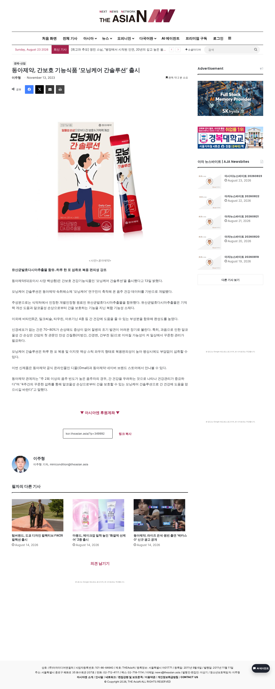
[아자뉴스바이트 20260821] (209, 221)
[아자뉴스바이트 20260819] (209, 262)
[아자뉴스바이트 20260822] (209, 201)
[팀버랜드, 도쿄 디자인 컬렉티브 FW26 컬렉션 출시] (39, 515)
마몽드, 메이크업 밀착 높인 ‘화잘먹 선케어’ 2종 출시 (99, 537)
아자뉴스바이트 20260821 (242, 216)
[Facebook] (29, 89)
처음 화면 (49, 38)
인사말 (99, 677)
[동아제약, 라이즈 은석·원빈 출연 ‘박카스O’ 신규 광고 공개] (161, 515)
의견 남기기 (100, 563)
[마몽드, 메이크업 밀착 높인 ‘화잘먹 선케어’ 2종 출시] (100, 515)
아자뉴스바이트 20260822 (242, 196)
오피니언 (124, 38)
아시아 (88, 38)
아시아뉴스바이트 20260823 (243, 176)
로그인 (218, 38)
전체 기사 (70, 38)
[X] (39, 89)
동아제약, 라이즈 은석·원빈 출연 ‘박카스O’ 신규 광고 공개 (160, 537)
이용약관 (150, 677)
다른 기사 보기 (231, 279)
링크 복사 (125, 433)
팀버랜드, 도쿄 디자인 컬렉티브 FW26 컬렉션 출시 (37, 537)
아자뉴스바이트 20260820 (242, 237)
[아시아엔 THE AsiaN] (137, 16)
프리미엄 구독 (196, 38)
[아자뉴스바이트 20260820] (209, 242)
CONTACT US (189, 677)
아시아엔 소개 (85, 677)
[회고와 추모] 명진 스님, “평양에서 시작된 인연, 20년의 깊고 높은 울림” (119, 49)
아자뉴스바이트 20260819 (242, 257)
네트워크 (110, 677)
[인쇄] (60, 89)
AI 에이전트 (171, 38)
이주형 (16, 77)
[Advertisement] (100, 615)
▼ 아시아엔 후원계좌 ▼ (100, 413)
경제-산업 (20, 63)
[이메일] (50, 89)
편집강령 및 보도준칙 (130, 677)
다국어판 (146, 38)
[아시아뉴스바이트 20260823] (209, 181)
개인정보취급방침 (168, 677)
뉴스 (105, 38)
